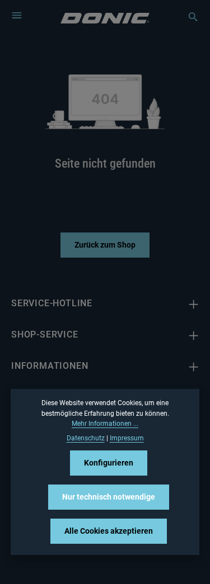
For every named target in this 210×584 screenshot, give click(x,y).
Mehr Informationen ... (105, 424)
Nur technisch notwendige (108, 496)
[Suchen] (187, 17)
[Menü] (17, 15)
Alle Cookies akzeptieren (108, 530)
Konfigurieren (108, 462)
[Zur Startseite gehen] (105, 17)
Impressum (127, 438)
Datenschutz (86, 438)
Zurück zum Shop (105, 244)
